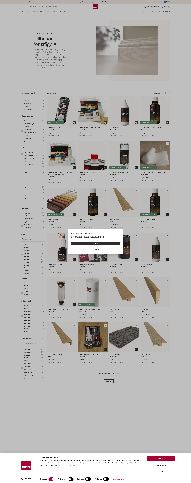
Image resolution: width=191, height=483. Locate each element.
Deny (161, 471)
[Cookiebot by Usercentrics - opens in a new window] (26, 479)
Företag (95, 243)
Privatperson (95, 249)
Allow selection (160, 465)
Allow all (161, 458)
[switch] (71, 479)
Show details (117, 479)
